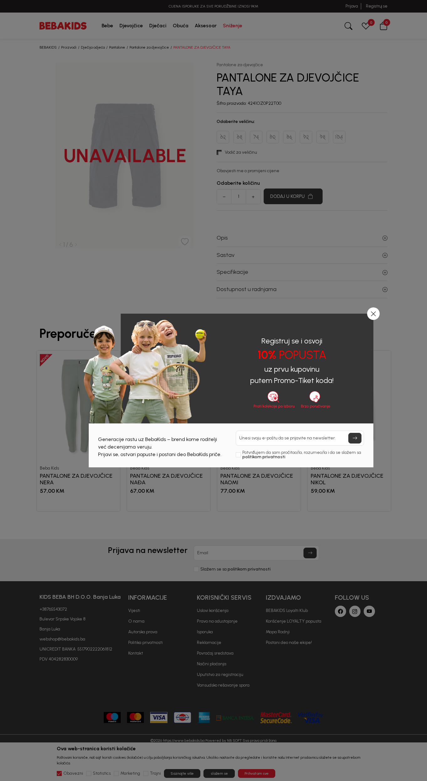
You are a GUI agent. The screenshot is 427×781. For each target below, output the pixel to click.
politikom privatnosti (263, 457)
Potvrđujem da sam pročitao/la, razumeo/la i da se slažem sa (301, 454)
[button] (373, 313)
